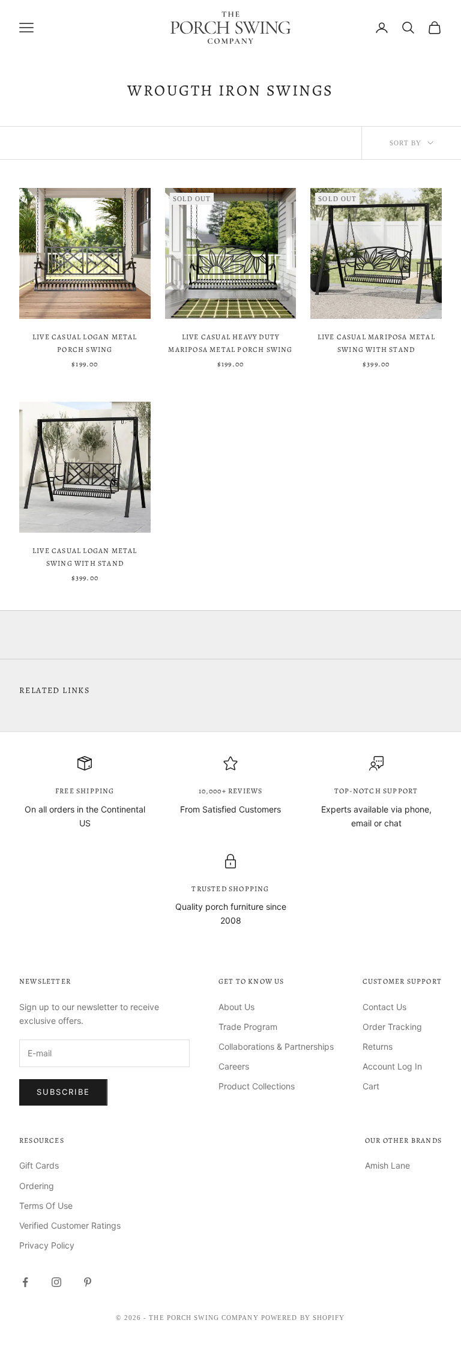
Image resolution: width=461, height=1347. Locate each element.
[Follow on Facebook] (25, 1282)
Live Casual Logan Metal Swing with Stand (84, 557)
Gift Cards (39, 1165)
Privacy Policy (46, 1245)
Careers (233, 1066)
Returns (378, 1046)
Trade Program (247, 1027)
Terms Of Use (46, 1205)
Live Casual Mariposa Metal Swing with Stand (376, 343)
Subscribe (63, 1092)
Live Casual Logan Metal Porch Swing (84, 343)
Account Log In (392, 1066)
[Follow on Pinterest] (88, 1282)
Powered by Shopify (303, 1317)
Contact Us (384, 1007)
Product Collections (256, 1086)
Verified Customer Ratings (70, 1225)
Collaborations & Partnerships (276, 1046)
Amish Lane (387, 1165)
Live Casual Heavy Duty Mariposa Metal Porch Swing (230, 343)
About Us (236, 1007)
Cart (371, 1086)
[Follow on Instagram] (56, 1282)
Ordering (36, 1186)
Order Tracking (392, 1027)
